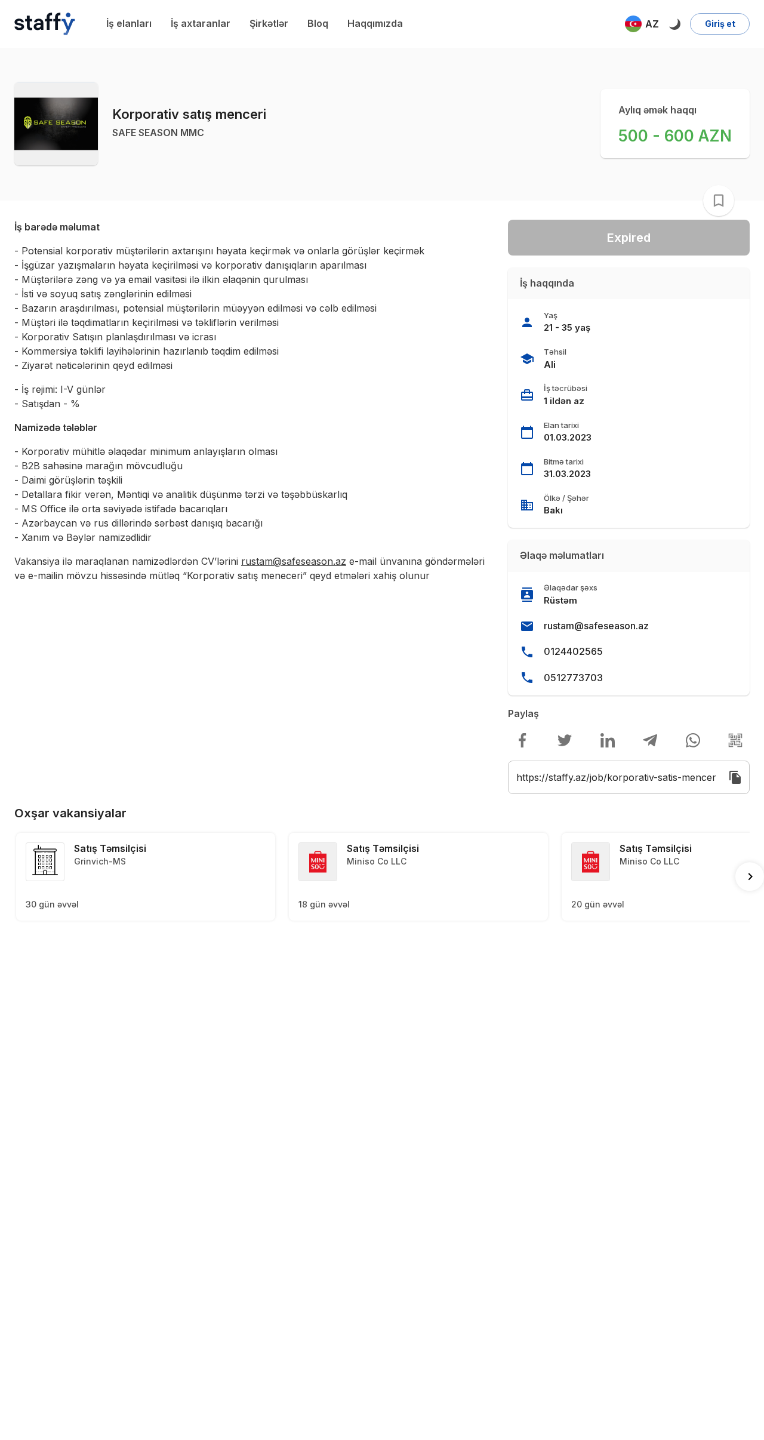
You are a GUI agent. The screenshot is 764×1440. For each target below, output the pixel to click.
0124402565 (573, 651)
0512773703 (573, 678)
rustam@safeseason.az (596, 626)
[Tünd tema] (674, 24)
